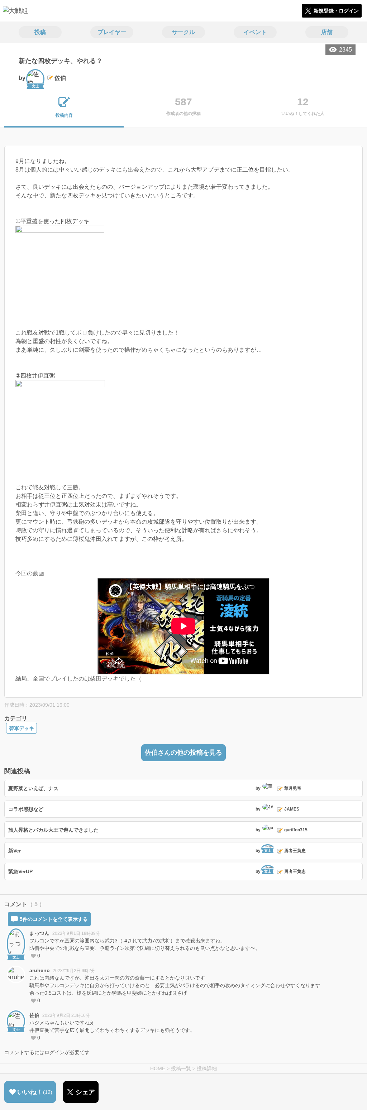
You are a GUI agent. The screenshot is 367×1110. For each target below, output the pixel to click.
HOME (157, 1068)
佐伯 (34, 1015)
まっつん (39, 933)
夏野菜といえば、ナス (33, 788)
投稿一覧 (181, 1068)
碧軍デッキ (21, 728)
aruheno (39, 970)
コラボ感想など (25, 809)
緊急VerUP (20, 871)
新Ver (14, 851)
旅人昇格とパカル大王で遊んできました (53, 830)
